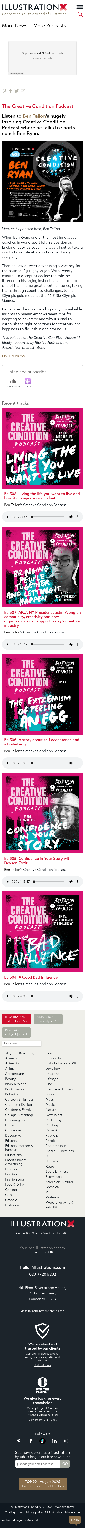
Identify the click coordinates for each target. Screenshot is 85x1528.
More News (14, 25)
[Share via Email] (23, 91)
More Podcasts (49, 25)
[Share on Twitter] (16, 91)
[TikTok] (42, 1443)
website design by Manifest (20, 1520)
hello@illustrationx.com (42, 1267)
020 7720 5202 (42, 1274)
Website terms (65, 1507)
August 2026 (42, 1482)
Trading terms (14, 1512)
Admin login (72, 1512)
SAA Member (53, 1512)
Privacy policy (34, 1512)
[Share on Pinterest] (4, 91)
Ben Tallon (34, 116)
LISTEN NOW (13, 356)
